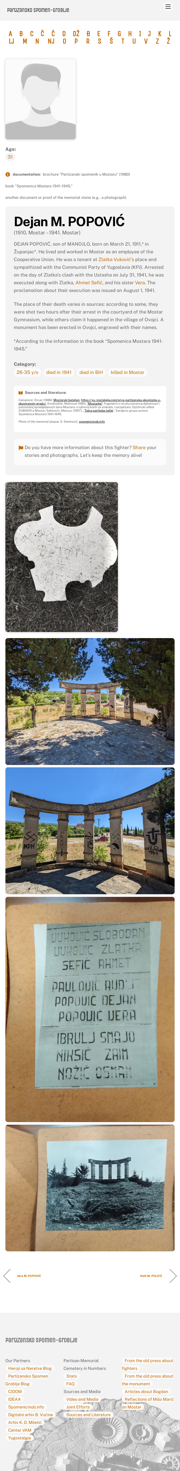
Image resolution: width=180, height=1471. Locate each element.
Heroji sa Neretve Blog (30, 1368)
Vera (140, 282)
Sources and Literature (88, 1414)
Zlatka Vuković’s (116, 259)
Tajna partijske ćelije (99, 410)
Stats (71, 1376)
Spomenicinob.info (26, 1406)
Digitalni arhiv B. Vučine (30, 1414)
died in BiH (91, 372)
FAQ (70, 1383)
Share (139, 447)
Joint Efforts (78, 1406)
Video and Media (82, 1399)
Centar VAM (19, 1430)
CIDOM (15, 1391)
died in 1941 (58, 372)
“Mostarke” (94, 403)
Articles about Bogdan (146, 1391)
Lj (11, 41)
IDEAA (14, 1399)
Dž (76, 33)
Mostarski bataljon (66, 400)
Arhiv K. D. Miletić (25, 1422)
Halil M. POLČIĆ (151, 1276)
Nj (51, 41)
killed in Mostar (127, 372)
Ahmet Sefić (88, 282)
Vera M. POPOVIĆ (29, 1276)
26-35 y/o (27, 372)
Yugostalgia (19, 1437)
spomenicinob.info (92, 421)
